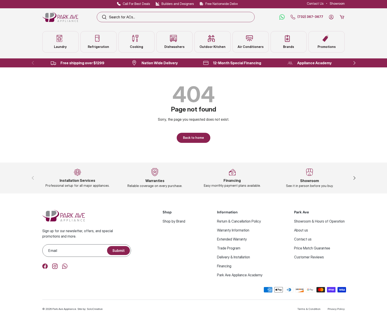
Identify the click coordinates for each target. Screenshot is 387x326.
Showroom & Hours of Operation (319, 221)
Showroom (337, 3)
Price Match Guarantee (312, 248)
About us (301, 230)
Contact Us (315, 3)
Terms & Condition (308, 309)
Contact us (303, 239)
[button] (342, 17)
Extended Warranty (232, 239)
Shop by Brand (174, 221)
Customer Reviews (309, 257)
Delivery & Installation (233, 257)
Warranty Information (233, 230)
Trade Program (228, 248)
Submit (118, 250)
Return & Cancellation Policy (239, 221)
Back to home (193, 137)
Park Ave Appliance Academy (239, 275)
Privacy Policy (336, 309)
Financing (224, 266)
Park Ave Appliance (64, 309)
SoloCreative (95, 309)
